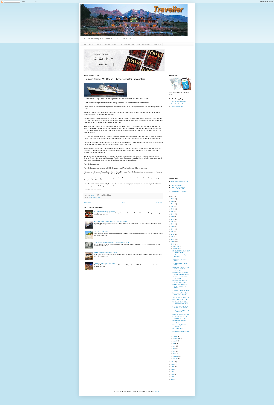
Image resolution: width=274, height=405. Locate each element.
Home (84, 44)
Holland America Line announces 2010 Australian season (110, 221)
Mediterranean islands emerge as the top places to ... (181, 332)
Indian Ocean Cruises (94, 197)
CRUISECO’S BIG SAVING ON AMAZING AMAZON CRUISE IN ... (181, 268)
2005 (172, 367)
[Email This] (102, 195)
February (175, 356)
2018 (172, 219)
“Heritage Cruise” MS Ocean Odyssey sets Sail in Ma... (180, 302)
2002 (172, 374)
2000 (172, 377)
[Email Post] (98, 195)
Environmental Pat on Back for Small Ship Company (181, 293)
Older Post (159, 203)
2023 (172, 206)
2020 (172, 214)
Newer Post (87, 203)
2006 (172, 364)
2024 (172, 204)
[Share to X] (106, 195)
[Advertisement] (179, 142)
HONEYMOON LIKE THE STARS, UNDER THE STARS (179, 286)
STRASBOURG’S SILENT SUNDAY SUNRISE (179, 317)
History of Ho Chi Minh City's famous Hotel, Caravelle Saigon (111, 242)
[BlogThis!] (104, 195)
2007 (172, 362)
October (175, 336)
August (175, 341)
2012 (172, 234)
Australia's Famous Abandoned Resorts (105, 253)
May (174, 348)
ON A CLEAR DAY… (178, 329)
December (176, 246)
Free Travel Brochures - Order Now (149, 44)
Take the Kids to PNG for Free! (181, 297)
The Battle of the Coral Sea (178, 191)
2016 (172, 224)
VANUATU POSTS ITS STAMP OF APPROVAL (181, 310)
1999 (172, 379)
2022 (172, 209)
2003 (172, 372)
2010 (172, 239)
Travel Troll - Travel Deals (178, 104)
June (174, 346)
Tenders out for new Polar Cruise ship (179, 277)
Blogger (157, 391)
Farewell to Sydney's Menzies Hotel (104, 263)
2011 (172, 236)
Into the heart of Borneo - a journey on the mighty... (180, 306)
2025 (172, 201)
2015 (172, 226)
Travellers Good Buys (177, 106)
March (175, 353)
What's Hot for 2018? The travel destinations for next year (110, 232)
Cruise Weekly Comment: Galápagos (179, 325)
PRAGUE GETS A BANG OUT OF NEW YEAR (181, 251)
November (176, 249)
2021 (172, 211)
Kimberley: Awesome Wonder (181, 314)
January (175, 358)
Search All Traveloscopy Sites (106, 44)
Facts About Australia (127, 44)
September (176, 338)
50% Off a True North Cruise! (180, 290)
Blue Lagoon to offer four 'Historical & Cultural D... (180, 281)
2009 (172, 241)
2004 (172, 369)
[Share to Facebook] (108, 195)
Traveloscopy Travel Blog (178, 102)
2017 (172, 221)
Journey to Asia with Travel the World (104, 211)
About (91, 44)
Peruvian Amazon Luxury (179, 299)
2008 (172, 244)
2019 (172, 216)
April (174, 351)
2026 (172, 199)
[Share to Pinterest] (110, 195)
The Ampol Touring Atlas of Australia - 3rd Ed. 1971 (178, 188)
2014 (172, 229)
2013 (172, 231)
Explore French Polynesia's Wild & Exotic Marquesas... (180, 273)
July (174, 343)
